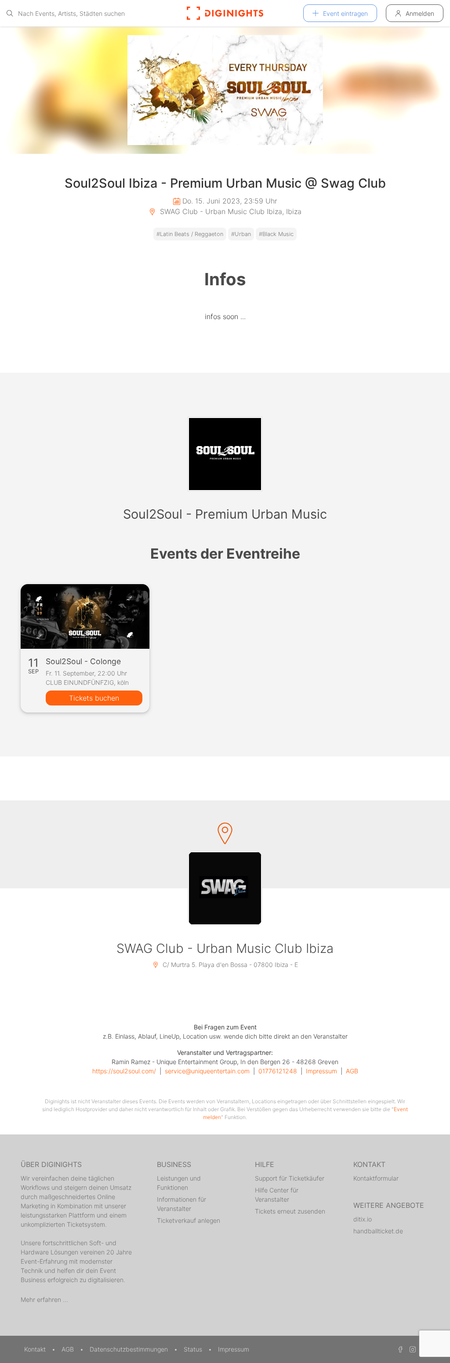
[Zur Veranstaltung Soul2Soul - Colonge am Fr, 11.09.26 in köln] (85, 616)
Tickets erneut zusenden (290, 1211)
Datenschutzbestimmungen (130, 1349)
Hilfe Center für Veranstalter (276, 1194)
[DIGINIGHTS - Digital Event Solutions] (225, 13)
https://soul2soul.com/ (124, 1071)
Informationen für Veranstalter (181, 1204)
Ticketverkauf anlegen (188, 1220)
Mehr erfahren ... (44, 1299)
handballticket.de (378, 1231)
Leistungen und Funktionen (179, 1182)
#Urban (241, 234)
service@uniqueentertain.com (207, 1071)
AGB (352, 1071)
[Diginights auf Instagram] (411, 1349)
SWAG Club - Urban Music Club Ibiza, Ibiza (229, 211)
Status (194, 1349)
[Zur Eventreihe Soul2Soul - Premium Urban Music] (225, 454)
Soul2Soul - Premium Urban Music (225, 514)
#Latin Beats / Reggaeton (189, 234)
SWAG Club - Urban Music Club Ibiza (225, 948)
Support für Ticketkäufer (289, 1178)
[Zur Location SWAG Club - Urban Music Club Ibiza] (225, 888)
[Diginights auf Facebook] (399, 1349)
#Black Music (276, 234)
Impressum (321, 1071)
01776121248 (277, 1071)
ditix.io (362, 1219)
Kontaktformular (376, 1178)
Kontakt (35, 1349)
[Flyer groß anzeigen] (225, 90)
